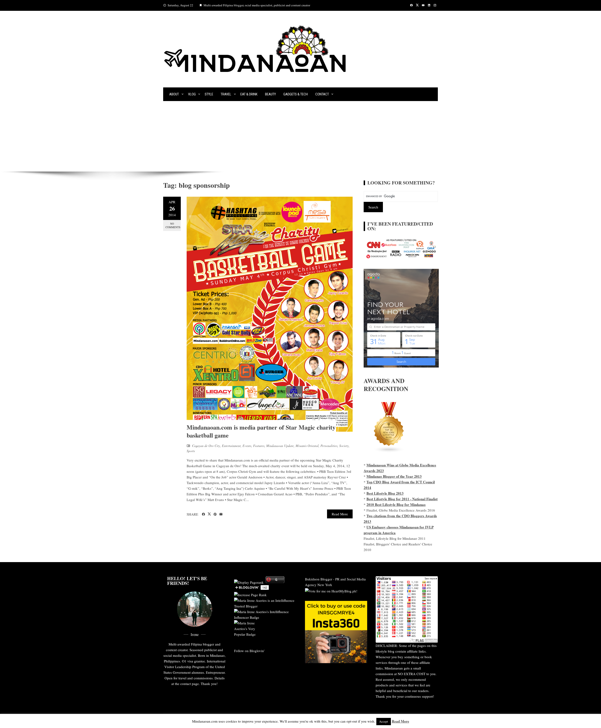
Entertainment (231, 445)
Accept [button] (383, 721)
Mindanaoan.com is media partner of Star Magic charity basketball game (261, 431)
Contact (322, 94)
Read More (340, 514)
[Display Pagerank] (249, 581)
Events (247, 445)
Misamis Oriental (307, 445)
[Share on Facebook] (203, 514)
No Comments (173, 225)
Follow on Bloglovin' (249, 650)
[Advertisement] (300, 136)
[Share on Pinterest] (215, 514)
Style (209, 94)
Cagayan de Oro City (206, 445)
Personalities (328, 445)
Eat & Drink (249, 94)
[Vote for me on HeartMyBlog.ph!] (331, 590)
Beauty (270, 94)
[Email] (221, 514)
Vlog (192, 94)
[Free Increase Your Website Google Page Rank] (250, 594)
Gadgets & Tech (295, 94)
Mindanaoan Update (280, 445)
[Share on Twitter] (209, 514)
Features (258, 445)
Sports (191, 451)
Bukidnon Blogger (318, 579)
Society (344, 445)
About (174, 94)
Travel (226, 94)
